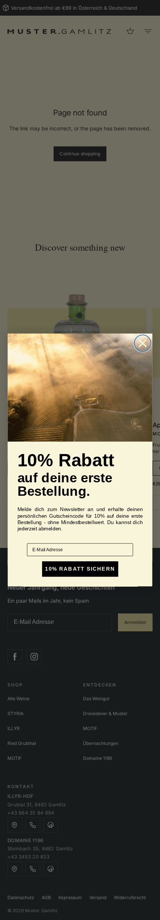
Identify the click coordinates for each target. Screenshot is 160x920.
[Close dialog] (142, 343)
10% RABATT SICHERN (80, 569)
